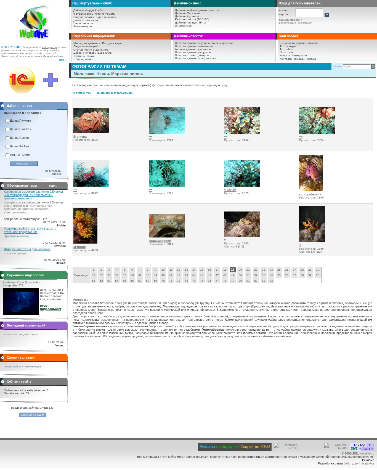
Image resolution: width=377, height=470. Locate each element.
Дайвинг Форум (83, 10)
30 (317, 269)
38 (147, 275)
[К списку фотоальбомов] (114, 92)
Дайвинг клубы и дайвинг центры (197, 10)
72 (178, 280)
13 (186, 269)
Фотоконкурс (288, 46)
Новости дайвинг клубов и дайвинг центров (204, 43)
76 (209, 280)
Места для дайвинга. (87, 43)
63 (109, 280)
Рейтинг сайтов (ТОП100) (192, 19)
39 (155, 275)
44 (194, 275)
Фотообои (286, 49)
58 (302, 275)
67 (140, 280)
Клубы (99, 10)
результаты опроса (53, 172)
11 (170, 269)
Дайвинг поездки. (186, 22)
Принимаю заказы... (18, 236)
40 (163, 275)
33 (109, 275)
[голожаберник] (311, 190)
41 (170, 275)
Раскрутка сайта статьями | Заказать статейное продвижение (30, 230)
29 (310, 269)
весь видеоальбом (50, 307)
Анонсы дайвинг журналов (193, 49)
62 (101, 280)
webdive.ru (367, 453)
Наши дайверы (83, 23)
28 (302, 269)
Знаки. (91, 56)
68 (147, 280)
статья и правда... (16, 253)
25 (279, 269)
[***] (167, 132)
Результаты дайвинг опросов (299, 43)
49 (232, 275)
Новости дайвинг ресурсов (193, 52)
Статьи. (78, 49)
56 (286, 275)
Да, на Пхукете (20, 120)
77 (217, 280)
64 (116, 280)
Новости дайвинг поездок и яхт (195, 58)
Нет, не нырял (20, 154)
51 (248, 275)
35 (124, 275)
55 (279, 275)
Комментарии (82, 26)
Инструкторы (183, 25)
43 (186, 275)
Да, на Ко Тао (19, 146)
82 (255, 280)
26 (286, 269)
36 (132, 275)
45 (201, 275)
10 (163, 269)
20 (240, 269)
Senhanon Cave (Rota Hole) (21, 282)
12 (178, 269)
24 (271, 269)
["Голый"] (242, 185)
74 (194, 280)
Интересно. (300, 55)
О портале (287, 52)
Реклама (310, 58)
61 (93, 280)
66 (132, 280)
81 (248, 280)
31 (93, 275)
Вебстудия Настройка (359, 463)
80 (240, 280)
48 (225, 275)
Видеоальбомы (83, 17)
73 (186, 280)
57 (294, 275)
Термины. (79, 56)
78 (225, 280)
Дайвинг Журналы (187, 16)
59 (310, 275)
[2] (242, 235)
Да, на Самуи (19, 137)
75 (201, 280)
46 (209, 275)
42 (178, 275)
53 (263, 275)
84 (271, 280)
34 (116, 275)
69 (155, 280)
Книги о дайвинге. (96, 49)
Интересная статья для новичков (27, 249)
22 (255, 269)
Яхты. (202, 22)
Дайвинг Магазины (187, 13)
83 (263, 280)
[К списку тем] (82, 92)
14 (194, 269)
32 (101, 275)
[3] (312, 241)
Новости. (285, 55)
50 (240, 275)
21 (248, 269)
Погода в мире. (112, 43)
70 (163, 280)
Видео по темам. (106, 17)
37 (140, 275)
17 (217, 269)
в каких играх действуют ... (23, 334)
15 (201, 269)
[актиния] (85, 242)
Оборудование (83, 59)
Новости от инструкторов (192, 55)
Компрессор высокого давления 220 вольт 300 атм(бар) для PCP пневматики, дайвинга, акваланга (33, 195)
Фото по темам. (104, 13)
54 (271, 275)
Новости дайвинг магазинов (194, 46)
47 (217, 275)
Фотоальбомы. (83, 13)
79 (232, 280)
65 (124, 280)
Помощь (298, 58)
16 (209, 269)
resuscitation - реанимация (22, 366)
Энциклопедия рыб (86, 46)
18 (225, 269)
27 (294, 269)
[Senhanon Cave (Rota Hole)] (21, 314)
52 (255, 275)
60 (317, 275)
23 (263, 269)
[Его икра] (91, 132)
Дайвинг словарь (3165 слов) (92, 52)
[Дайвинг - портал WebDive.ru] (35, 41)
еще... (53, 185)
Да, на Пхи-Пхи (20, 129)
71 (170, 280)
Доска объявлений (85, 20)
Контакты (286, 58)
